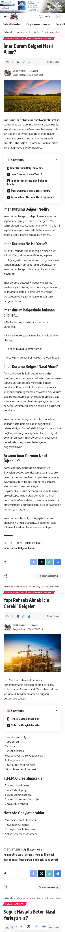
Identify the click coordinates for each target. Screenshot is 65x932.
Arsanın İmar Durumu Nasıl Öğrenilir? (32, 197)
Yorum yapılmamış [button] (50, 576)
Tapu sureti (51, 859)
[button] (7, 16)
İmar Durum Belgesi (15, 548)
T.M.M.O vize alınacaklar (24, 718)
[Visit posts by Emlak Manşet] (7, 73)
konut (31, 548)
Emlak (27, 542)
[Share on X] (17, 62)
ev (33, 542)
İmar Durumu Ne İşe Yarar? (26, 174)
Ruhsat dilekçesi (44, 854)
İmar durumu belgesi (31, 859)
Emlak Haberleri (14, 38)
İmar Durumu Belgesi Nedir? (26, 167)
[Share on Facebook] (12, 62)
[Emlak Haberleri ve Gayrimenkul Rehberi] (14, 16)
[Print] (29, 62)
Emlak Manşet (19, 70)
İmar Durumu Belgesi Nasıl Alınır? (30, 190)
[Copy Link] (23, 62)
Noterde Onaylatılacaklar (25, 725)
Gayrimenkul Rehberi (40, 38)
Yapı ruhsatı (11, 859)
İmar (39, 542)
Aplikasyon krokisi (33, 849)
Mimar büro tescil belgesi (18, 854)
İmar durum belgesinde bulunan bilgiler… (27, 182)
